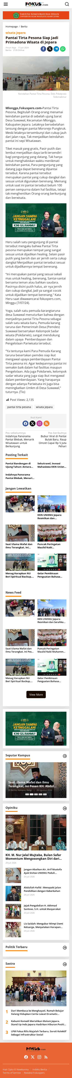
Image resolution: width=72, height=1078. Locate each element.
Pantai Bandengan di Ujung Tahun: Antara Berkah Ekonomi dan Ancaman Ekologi (18, 465)
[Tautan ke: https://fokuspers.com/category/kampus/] (65, 756)
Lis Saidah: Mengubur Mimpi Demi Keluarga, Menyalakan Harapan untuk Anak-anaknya (43, 925)
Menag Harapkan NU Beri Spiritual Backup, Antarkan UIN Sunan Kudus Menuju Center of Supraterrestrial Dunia (19, 575)
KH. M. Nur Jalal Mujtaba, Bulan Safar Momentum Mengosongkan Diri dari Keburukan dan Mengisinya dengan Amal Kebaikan (33, 857)
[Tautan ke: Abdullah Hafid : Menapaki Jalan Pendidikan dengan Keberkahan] (13, 893)
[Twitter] (32, 423)
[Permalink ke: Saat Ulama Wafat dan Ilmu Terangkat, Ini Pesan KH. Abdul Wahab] (20, 532)
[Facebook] (25, 423)
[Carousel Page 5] (45, 794)
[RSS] (46, 423)
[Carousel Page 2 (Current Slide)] (31, 794)
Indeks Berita (39, 1069)
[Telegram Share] (56, 49)
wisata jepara (16, 33)
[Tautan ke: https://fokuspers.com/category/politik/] (65, 947)
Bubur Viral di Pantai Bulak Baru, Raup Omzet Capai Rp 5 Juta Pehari (52, 439)
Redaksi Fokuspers (34, 1072)
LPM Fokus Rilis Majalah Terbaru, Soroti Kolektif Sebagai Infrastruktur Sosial (38, 1033)
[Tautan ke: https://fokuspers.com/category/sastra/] (65, 964)
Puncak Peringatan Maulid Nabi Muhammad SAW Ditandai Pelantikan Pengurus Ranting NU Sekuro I (50, 545)
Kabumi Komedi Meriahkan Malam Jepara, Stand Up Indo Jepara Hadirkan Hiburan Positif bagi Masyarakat (38, 1022)
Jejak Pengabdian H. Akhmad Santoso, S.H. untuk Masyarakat (42, 907)
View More (36, 694)
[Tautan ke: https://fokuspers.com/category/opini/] (65, 808)
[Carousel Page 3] (36, 794)
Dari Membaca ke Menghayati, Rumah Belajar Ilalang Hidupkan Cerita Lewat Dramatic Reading (37, 1012)
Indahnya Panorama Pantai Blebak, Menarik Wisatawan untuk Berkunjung (20, 439)
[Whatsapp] (63, 49)
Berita (8, 50)
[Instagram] (39, 423)
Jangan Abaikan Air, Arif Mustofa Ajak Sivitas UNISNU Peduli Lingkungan (43, 871)
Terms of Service (12, 1072)
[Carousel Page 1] (27, 794)
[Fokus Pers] (37, 4)
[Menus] (6, 4)
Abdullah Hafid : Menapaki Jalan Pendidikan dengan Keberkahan (42, 889)
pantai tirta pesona (19, 407)
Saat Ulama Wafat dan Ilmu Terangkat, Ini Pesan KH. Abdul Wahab (20, 545)
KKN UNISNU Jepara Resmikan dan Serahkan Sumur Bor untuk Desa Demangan (51, 516)
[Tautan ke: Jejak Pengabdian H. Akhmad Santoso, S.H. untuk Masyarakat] (13, 911)
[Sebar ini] (43, 49)
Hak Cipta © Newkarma (16, 1069)
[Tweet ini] (50, 49)
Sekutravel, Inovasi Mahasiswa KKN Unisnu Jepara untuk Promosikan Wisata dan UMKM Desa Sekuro (51, 465)
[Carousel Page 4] (40, 794)
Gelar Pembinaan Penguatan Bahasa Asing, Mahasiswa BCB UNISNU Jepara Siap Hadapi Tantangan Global (50, 575)
